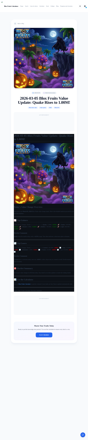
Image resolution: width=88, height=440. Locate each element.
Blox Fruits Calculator (24, 284)
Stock (47, 6)
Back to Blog (21, 23)
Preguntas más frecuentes (66, 6)
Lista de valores (34, 6)
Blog (57, 6)
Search (26, 6)
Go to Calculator (44, 335)
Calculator (41, 6)
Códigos (52, 6)
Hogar (21, 6)
